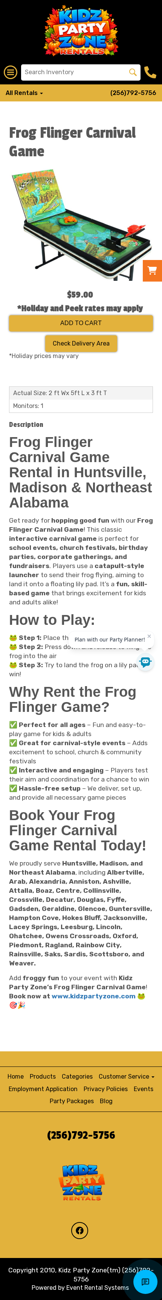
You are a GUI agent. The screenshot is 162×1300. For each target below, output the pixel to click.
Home (16, 1076)
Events (143, 1089)
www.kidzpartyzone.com (94, 996)
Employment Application (43, 1089)
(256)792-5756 (133, 93)
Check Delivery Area (81, 343)
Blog (106, 1101)
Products (43, 1076)
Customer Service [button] (125, 1076)
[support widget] (145, 1282)
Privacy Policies (106, 1089)
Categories (77, 1076)
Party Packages (72, 1101)
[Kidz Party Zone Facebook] (79, 1230)
